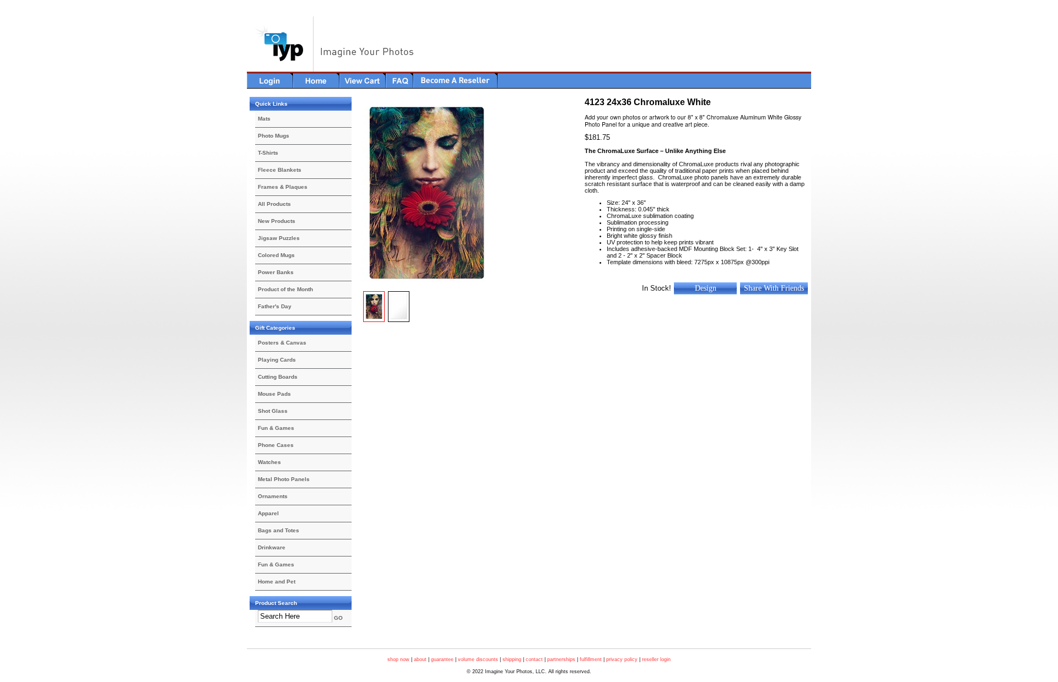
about (420, 659)
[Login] (270, 80)
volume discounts (478, 659)
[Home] (316, 80)
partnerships (561, 659)
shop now (398, 659)
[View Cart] (362, 80)
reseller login (656, 659)
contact (534, 659)
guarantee (442, 659)
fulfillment (591, 659)
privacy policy (622, 659)
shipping (512, 659)
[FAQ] (399, 80)
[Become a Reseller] (455, 80)
